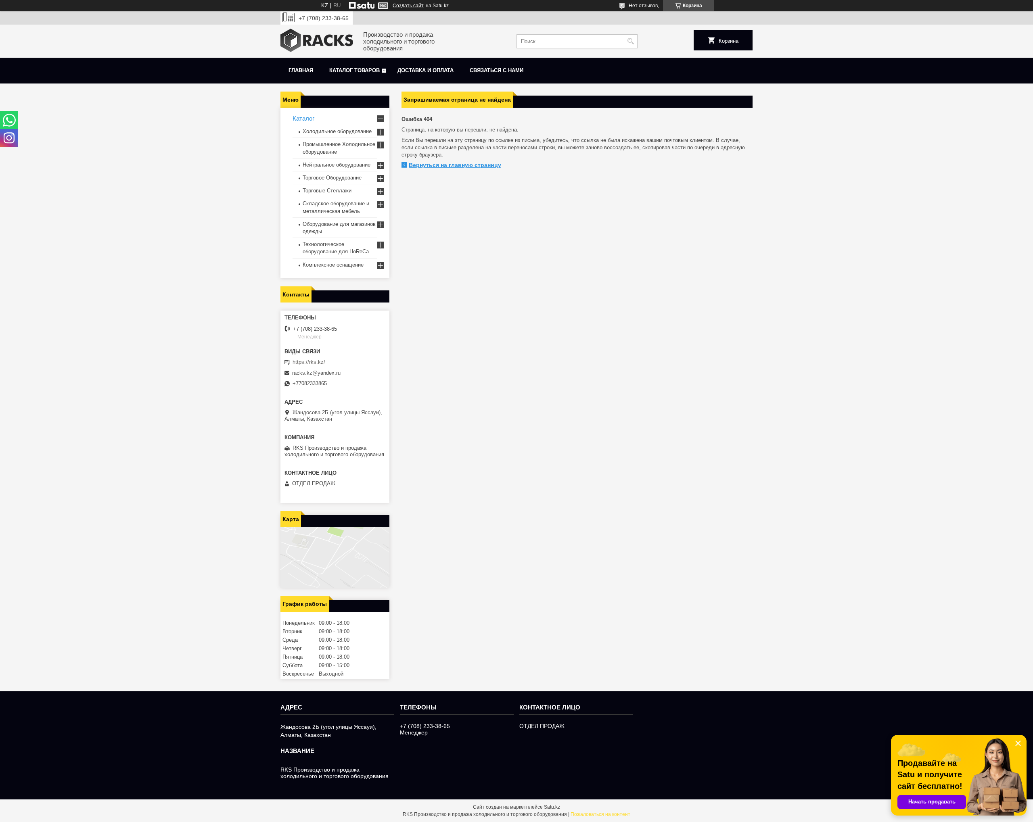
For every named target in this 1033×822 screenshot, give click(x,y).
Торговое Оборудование (332, 178)
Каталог (303, 118)
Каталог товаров (354, 70)
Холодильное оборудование (337, 131)
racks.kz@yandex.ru (316, 373)
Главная (301, 70)
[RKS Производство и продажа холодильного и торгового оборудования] (316, 41)
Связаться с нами (496, 70)
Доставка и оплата (425, 70)
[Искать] (630, 41)
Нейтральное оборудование (336, 165)
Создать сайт (408, 5)
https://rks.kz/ (309, 362)
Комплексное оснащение (333, 265)
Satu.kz (552, 807)
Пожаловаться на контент (600, 814)
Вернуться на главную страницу (455, 165)
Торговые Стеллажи (327, 191)
